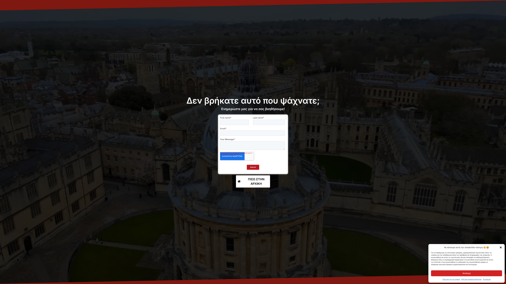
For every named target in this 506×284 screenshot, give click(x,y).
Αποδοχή (467, 273)
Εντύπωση (487, 279)
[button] (500, 247)
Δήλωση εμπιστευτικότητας (471, 279)
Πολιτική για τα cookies (451, 279)
